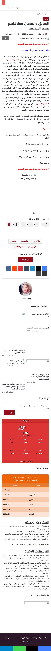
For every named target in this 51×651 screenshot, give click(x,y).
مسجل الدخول (33, 406)
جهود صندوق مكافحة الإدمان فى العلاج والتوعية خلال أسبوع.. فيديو (26, 584)
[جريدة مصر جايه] (12, 8)
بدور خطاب (41, 34)
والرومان (31, 246)
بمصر (12, 241)
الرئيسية (45, 14)
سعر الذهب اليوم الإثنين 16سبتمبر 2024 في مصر (32, 566)
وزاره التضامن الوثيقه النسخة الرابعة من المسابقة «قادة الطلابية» (26, 576)
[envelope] (30, 224)
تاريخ (38, 14)
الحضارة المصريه (42, 103)
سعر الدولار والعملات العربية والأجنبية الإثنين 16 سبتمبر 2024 (28, 563)
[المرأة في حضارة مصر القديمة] (37, 319)
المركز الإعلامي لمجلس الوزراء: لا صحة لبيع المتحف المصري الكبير (39, 377)
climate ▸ (25, 462)
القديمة (24, 241)
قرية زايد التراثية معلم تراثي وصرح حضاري (14, 351)
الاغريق (36, 241)
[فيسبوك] (44, 268)
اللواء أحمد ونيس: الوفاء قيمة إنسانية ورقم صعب (32, 531)
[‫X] (38, 268)
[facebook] (46, 224)
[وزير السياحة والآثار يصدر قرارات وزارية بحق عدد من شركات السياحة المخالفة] (13, 370)
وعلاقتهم (17, 246)
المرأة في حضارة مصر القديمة (38, 328)
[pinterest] (23, 224)
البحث (47, 408)
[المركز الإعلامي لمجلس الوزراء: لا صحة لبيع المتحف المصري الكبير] (37, 365)
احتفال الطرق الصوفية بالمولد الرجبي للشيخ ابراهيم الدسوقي (28, 555)
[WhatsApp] (16, 224)
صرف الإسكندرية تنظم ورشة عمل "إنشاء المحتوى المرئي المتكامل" (26, 568)
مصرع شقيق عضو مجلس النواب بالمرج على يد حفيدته (30, 544)
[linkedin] (37, 224)
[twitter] (42, 224)
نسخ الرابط (26, 259)
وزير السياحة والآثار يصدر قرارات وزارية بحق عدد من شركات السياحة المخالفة (13, 387)
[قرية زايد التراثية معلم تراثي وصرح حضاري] (13, 330)
